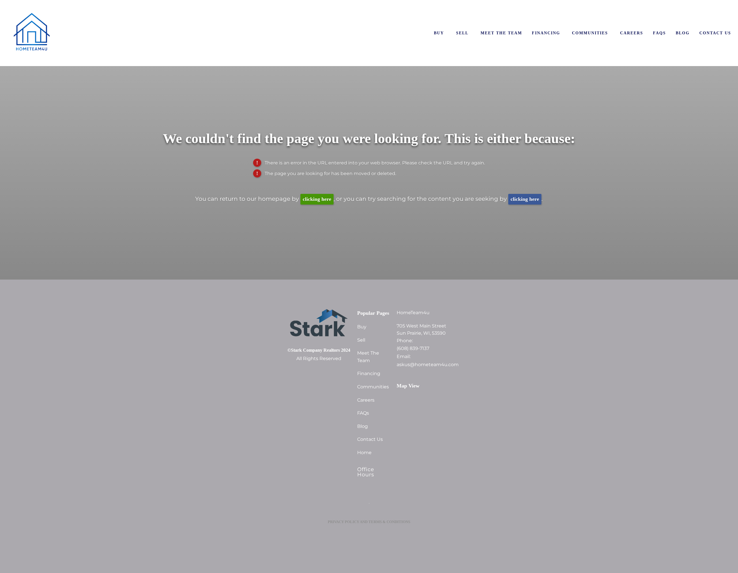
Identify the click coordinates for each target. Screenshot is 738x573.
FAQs (659, 33)
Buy (439, 33)
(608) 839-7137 (413, 348)
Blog (683, 33)
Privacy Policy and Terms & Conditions (369, 522)
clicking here (317, 199)
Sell (462, 33)
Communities (590, 33)
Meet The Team (501, 33)
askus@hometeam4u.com (424, 364)
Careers (631, 33)
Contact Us (715, 33)
